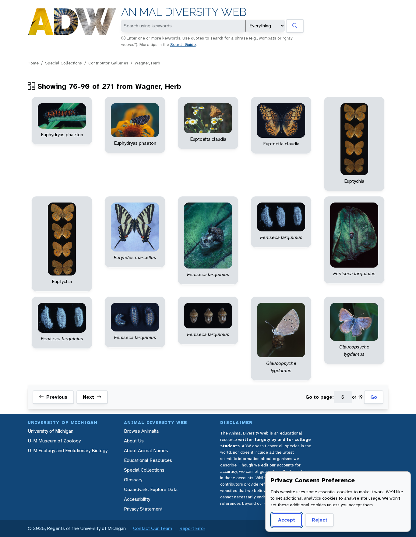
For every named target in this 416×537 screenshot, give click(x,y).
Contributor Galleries (108, 63)
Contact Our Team (152, 528)
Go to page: (319, 397)
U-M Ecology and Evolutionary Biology (68, 450)
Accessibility (137, 499)
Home (33, 63)
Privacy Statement (143, 509)
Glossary (133, 479)
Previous (56, 397)
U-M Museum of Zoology (54, 441)
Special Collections (63, 63)
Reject (319, 520)
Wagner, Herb (147, 63)
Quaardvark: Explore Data (151, 489)
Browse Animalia (141, 431)
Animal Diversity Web (183, 12)
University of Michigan (50, 431)
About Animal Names (146, 450)
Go (373, 397)
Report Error (192, 528)
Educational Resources (148, 460)
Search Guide (183, 44)
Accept (286, 520)
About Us (134, 441)
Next (88, 397)
